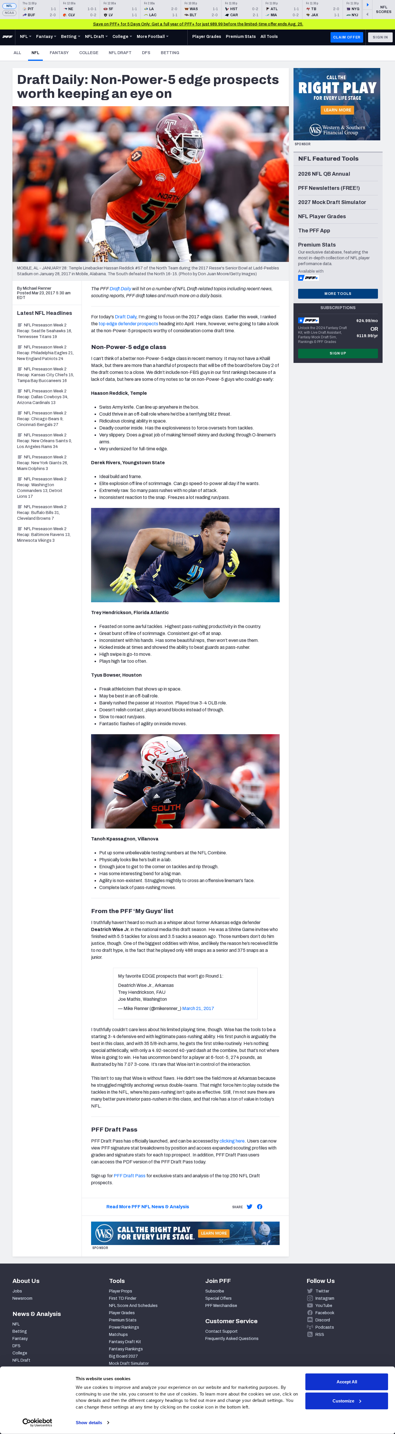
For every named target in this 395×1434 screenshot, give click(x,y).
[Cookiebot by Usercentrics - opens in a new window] (37, 1422)
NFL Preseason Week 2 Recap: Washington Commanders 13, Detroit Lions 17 (42, 488)
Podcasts (324, 1327)
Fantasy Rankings (126, 1349)
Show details (89, 1422)
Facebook (324, 1313)
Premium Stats (122, 1320)
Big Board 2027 (123, 1356)
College (88, 53)
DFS (146, 53)
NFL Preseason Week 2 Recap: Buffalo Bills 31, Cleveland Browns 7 (42, 513)
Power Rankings (124, 1327)
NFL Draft (120, 53)
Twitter (322, 1291)
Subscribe (214, 1291)
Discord (322, 1320)
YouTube (323, 1305)
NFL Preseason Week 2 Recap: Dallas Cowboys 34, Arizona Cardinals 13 (42, 397)
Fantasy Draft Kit (125, 1342)
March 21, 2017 (198, 1008)
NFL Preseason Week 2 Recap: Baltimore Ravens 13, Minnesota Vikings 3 (44, 535)
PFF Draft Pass (129, 1175)
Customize (343, 1400)
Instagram (324, 1298)
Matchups (118, 1334)
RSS (319, 1334)
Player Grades (122, 1313)
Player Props (120, 1291)
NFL (9, 6)
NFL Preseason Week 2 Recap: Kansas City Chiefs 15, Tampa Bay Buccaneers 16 (45, 375)
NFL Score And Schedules (133, 1305)
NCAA (9, 12)
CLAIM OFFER (347, 37)
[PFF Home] (7, 37)
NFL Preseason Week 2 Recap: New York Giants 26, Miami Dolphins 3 (42, 463)
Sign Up (338, 353)
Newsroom (22, 1298)
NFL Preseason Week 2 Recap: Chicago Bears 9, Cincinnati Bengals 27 (42, 419)
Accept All (347, 1381)
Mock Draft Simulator (129, 1363)
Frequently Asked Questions (232, 1338)
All (17, 53)
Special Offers (218, 1298)
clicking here (232, 1141)
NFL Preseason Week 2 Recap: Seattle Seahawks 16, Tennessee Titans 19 (44, 331)
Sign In (380, 37)
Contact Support (221, 1331)
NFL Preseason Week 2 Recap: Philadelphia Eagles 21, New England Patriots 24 (45, 353)
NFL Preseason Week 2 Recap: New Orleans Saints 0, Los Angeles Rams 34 (44, 441)
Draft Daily (120, 288)
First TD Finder (122, 1298)
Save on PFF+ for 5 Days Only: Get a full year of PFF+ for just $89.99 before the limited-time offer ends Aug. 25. (198, 24)
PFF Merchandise (221, 1305)
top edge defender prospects (128, 323)
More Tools (338, 294)
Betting (170, 53)
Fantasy (59, 53)
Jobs (17, 1291)
